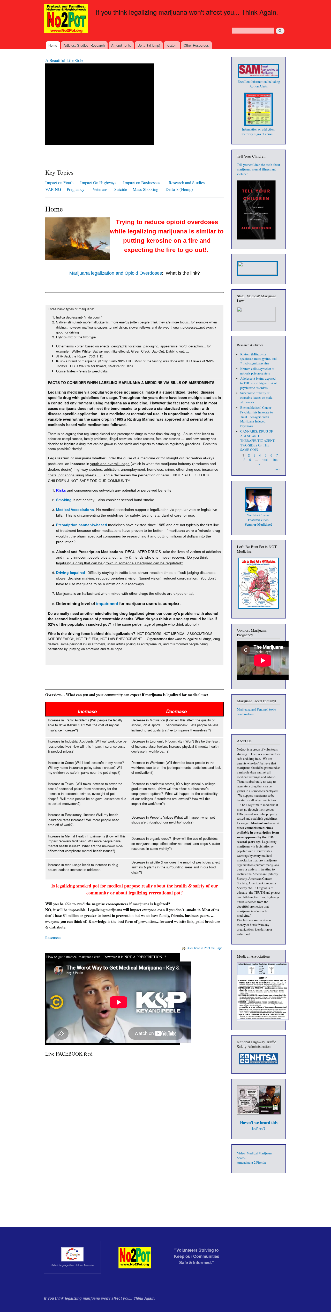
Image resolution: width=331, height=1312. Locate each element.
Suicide (121, 189)
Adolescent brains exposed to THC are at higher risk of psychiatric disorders (258, 383)
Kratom (172, 45)
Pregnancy (76, 189)
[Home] (66, 19)
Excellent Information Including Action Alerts (259, 83)
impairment (107, 603)
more (277, 469)
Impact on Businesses (141, 182)
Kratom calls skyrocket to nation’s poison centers (257, 371)
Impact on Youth (59, 182)
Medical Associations (75, 510)
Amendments (121, 45)
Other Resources (196, 45)
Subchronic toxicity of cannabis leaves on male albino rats (256, 397)
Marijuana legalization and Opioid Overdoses (115, 273)
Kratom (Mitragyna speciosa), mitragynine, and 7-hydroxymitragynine (258, 359)
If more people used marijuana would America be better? (93, 60)
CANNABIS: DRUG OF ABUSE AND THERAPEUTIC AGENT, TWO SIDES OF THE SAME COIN (257, 440)
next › (265, 459)
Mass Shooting (145, 189)
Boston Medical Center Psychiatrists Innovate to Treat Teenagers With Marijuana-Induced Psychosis (256, 416)
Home (52, 45)
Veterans (100, 189)
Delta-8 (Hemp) (149, 45)
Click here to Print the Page (204, 948)
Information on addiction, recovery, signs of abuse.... (259, 131)
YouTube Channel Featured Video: (258, 520)
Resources (53, 937)
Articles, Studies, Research (84, 45)
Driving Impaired (70, 573)
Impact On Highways (98, 182)
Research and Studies (187, 182)
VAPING (53, 189)
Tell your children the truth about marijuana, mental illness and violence (258, 169)
